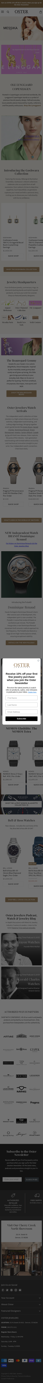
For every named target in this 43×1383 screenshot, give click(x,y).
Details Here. (32, 692)
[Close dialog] (38, 660)
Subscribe (21, 719)
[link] (21, 665)
